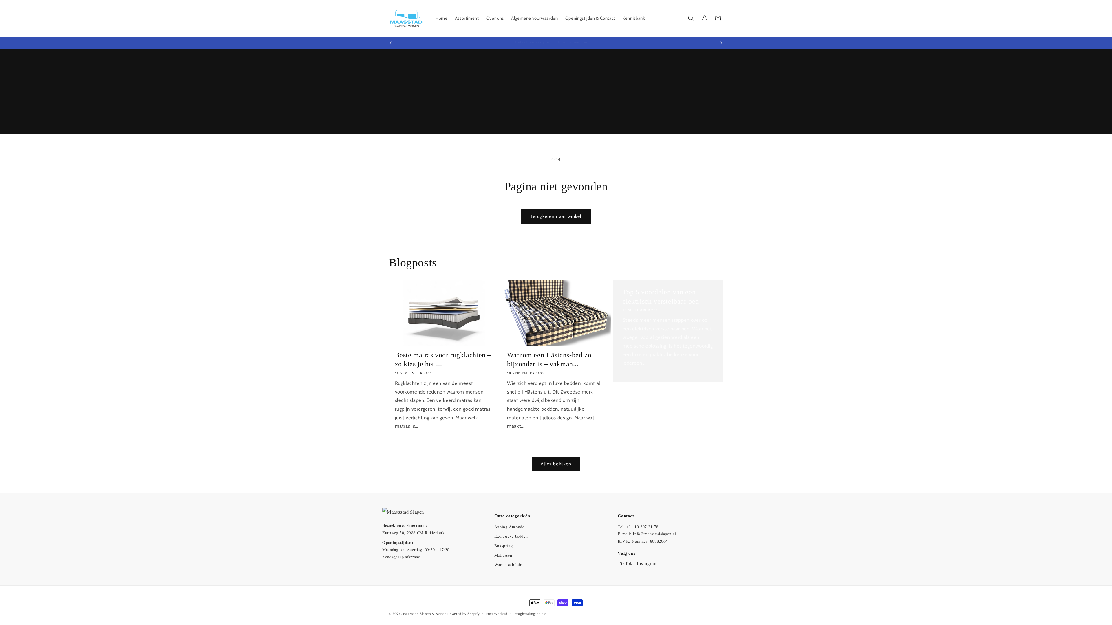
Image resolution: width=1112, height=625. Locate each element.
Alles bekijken (556, 463)
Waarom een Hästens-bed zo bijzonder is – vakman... (549, 359)
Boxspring (503, 545)
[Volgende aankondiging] (721, 43)
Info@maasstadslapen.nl (654, 533)
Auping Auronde (509, 527)
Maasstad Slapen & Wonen (424, 614)
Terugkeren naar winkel (556, 216)
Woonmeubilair (508, 564)
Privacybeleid (496, 614)
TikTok (625, 563)
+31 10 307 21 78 (642, 527)
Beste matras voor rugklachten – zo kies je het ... (443, 359)
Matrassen (503, 555)
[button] (691, 18)
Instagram (647, 563)
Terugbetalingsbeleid (529, 614)
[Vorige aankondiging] (390, 43)
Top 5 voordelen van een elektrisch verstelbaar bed (660, 296)
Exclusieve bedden (511, 536)
